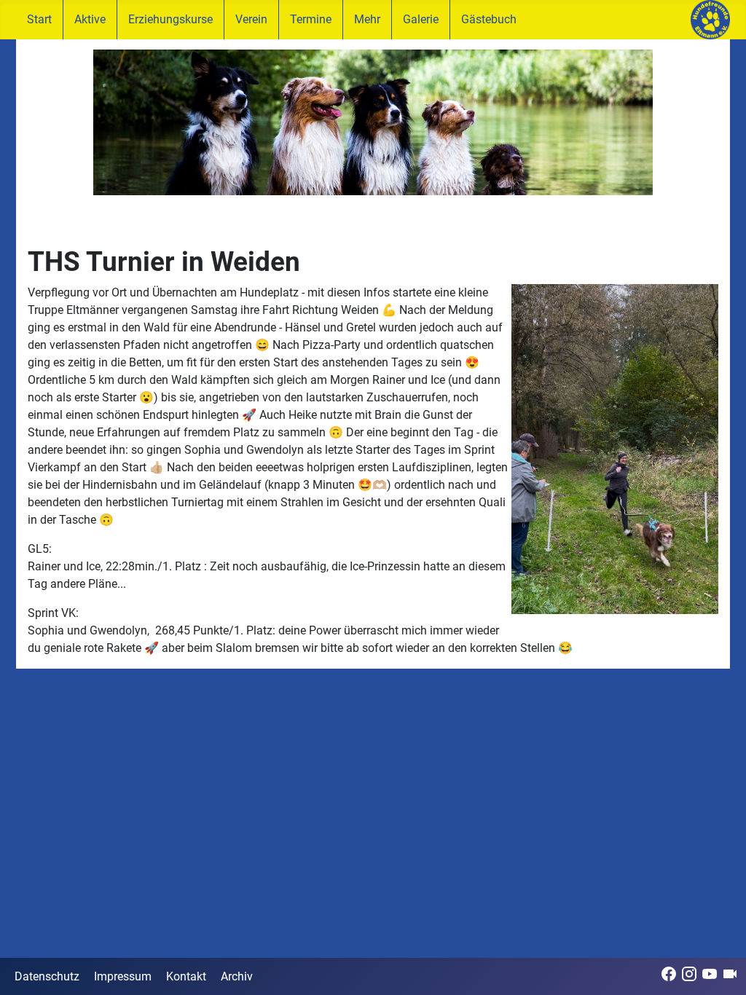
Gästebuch (489, 19)
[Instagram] (689, 974)
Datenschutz (47, 976)
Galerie (421, 19)
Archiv (237, 976)
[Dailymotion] (730, 974)
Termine (310, 19)
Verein (251, 19)
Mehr (367, 19)
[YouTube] (709, 974)
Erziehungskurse (170, 19)
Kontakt (186, 976)
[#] (373, 122)
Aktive (90, 19)
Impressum (123, 976)
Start (39, 19)
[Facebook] (669, 974)
